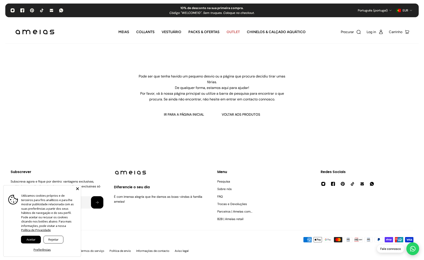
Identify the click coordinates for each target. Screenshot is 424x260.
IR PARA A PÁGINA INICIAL (184, 114)
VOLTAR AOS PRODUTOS (241, 114)
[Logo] (35, 32)
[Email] (51, 10)
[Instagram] (12, 10)
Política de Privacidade (36, 230)
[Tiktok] (42, 10)
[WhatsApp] (61, 10)
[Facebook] (22, 10)
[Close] (77, 189)
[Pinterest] (32, 10)
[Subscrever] (97, 202)
